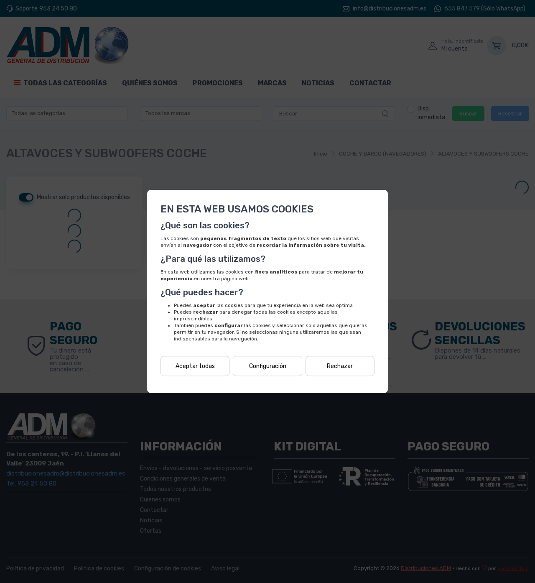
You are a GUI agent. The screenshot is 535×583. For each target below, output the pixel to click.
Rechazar (340, 366)
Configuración (267, 366)
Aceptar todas (195, 366)
